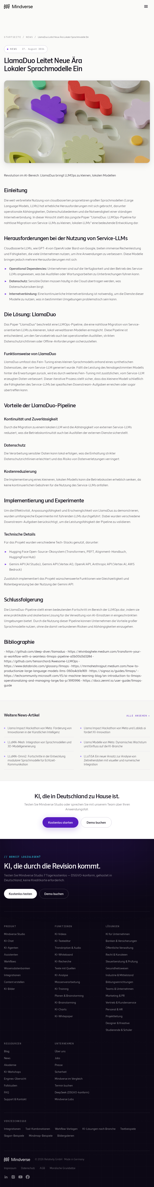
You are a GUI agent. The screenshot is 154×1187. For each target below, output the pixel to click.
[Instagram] (13, 1177)
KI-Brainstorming (65, 1002)
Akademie (10, 1065)
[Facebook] (28, 1177)
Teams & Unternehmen (120, 988)
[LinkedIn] (6, 1177)
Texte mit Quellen (65, 968)
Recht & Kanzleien (117, 954)
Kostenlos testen (20, 894)
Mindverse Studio (14, 934)
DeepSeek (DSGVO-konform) (72, 1092)
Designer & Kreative (118, 1023)
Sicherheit (61, 1071)
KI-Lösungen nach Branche (99, 1128)
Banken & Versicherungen (121, 940)
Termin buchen (64, 1085)
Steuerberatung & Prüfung (122, 961)
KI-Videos (60, 934)
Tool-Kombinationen (37, 1128)
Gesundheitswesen (117, 968)
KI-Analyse (61, 975)
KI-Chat (9, 940)
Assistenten (11, 954)
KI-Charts (61, 1009)
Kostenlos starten (60, 822)
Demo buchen (96, 822)
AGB (42, 1168)
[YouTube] (20, 1177)
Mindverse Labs (64, 1099)
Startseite (12, 37)
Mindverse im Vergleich (69, 1078)
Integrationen (12, 975)
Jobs (57, 1058)
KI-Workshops (12, 1071)
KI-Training (62, 988)
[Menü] (146, 6)
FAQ (6, 1092)
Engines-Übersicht (15, 1078)
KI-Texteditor (63, 940)
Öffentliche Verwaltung (119, 947)
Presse (59, 1065)
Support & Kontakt (15, 1099)
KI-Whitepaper (64, 1016)
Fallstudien (10, 1085)
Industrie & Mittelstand (120, 975)
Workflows (10, 961)
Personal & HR (114, 1009)
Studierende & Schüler (119, 1029)
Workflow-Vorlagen (66, 1128)
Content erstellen (14, 982)
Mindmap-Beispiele (41, 1135)
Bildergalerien (65, 1135)
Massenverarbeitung (67, 982)
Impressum (10, 1168)
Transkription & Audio (68, 947)
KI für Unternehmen (118, 934)
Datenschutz (28, 1168)
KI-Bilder (9, 988)
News (29, 37)
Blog (6, 1051)
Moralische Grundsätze (62, 1168)
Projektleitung (114, 1016)
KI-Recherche (63, 961)
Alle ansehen (138, 715)
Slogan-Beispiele (14, 1135)
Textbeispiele (128, 1128)
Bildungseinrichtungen (119, 982)
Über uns (60, 1051)
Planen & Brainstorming (69, 995)
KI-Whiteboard (64, 954)
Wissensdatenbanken (17, 968)
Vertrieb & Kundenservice (121, 1002)
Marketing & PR (115, 995)
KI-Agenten (11, 947)
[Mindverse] (18, 6)
